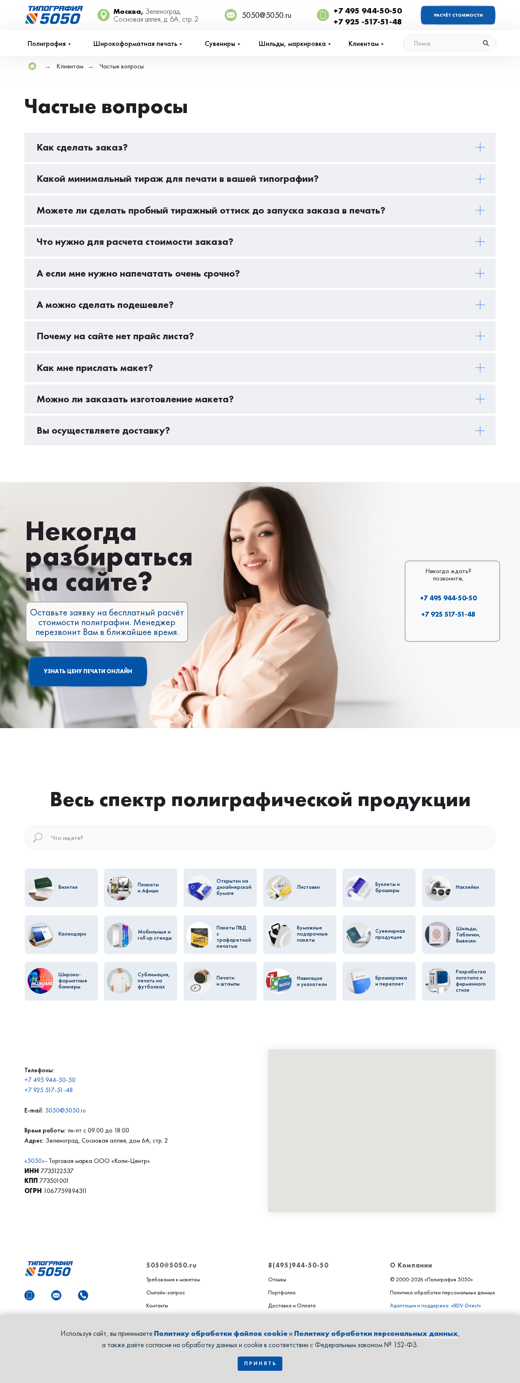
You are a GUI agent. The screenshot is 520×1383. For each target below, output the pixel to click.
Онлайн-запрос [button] (165, 1292)
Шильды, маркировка (292, 43)
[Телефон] (83, 1295)
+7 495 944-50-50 (448, 597)
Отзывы (277, 1279)
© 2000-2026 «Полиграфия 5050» (431, 1279)
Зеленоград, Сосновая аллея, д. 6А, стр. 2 (156, 15)
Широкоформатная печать (135, 43)
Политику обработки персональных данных (376, 1333)
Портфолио (282, 1292)
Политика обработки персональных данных (442, 1292)
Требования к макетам (173, 1279)
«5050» (34, 1160)
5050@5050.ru (65, 1110)
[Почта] (56, 1295)
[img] (449, 43)
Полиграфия (47, 43)
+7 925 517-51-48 (448, 614)
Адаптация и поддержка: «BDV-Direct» (435, 1305)
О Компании (411, 1265)
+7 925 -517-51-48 (368, 21)
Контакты (157, 1305)
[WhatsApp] (29, 1295)
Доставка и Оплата (292, 1305)
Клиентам (364, 43)
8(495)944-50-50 (298, 1265)
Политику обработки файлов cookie (221, 1333)
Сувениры (220, 43)
